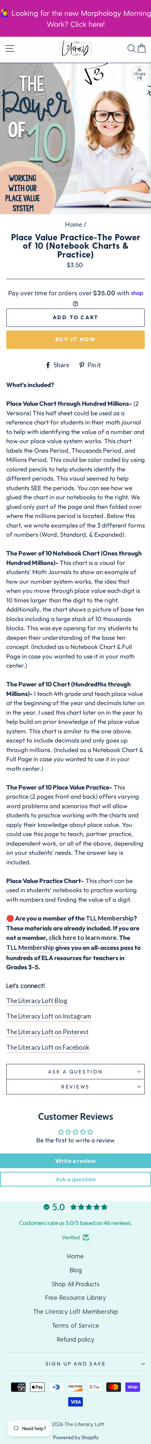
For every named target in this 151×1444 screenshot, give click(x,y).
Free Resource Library (75, 1297)
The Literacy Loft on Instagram (48, 1016)
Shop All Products (76, 1283)
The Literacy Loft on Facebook (47, 1047)
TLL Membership (110, 918)
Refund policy (75, 1339)
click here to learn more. (83, 937)
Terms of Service (75, 1325)
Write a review (75, 1160)
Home (73, 224)
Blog (76, 1269)
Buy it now (75, 339)
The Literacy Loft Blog (36, 1000)
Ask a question (75, 1071)
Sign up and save (75, 1363)
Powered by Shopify (76, 1437)
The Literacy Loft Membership (75, 1311)
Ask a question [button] (76, 1178)
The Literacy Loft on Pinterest (47, 1032)
